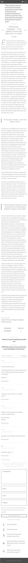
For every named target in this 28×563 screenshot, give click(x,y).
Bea (2, 446)
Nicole (3, 429)
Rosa (2, 360)
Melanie (3, 406)
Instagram (20, 320)
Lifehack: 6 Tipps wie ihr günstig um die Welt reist (14, 339)
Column (3, 320)
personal (9, 322)
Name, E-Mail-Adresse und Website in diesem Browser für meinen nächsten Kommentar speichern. (13, 510)
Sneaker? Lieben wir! (12, 529)
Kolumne (3, 322)
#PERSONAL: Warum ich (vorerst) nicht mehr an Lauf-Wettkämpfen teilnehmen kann (14, 347)
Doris (2, 387)
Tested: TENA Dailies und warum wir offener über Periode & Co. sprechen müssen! (16, 543)
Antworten (6, 381)
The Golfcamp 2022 (12, 524)
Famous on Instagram (11, 320)
